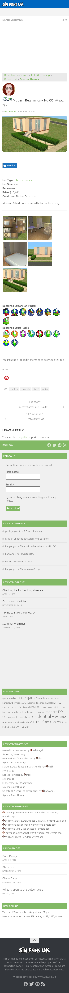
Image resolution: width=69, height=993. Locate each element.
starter (45, 389)
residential (25, 389)
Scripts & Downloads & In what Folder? (22, 766)
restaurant (59, 717)
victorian (13, 727)
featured (34, 706)
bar (15, 698)
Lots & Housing (40, 75)
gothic (56, 707)
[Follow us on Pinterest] (59, 445)
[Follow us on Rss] (65, 445)
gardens (50, 707)
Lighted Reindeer (11, 774)
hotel (4, 712)
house (10, 712)
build (57, 698)
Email (10, 484)
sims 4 (58, 722)
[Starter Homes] (7, 100)
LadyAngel (10, 111)
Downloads (11, 75)
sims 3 (49, 722)
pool (14, 717)
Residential (10, 79)
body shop (49, 698)
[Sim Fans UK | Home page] (17, 4)
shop (28, 722)
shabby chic (20, 722)
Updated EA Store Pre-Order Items (20, 791)
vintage (23, 726)
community (53, 702)
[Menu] (65, 4)
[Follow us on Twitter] (54, 445)
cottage (6, 707)
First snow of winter (14, 601)
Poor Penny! (9, 856)
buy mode (17, 703)
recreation (23, 717)
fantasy (26, 707)
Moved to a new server (14, 750)
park (9, 717)
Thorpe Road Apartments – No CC (38, 546)
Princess (9, 561)
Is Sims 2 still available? (25, 828)
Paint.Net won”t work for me (17, 758)
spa (65, 722)
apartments (7, 698)
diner (20, 707)
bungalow (7, 703)
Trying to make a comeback (18, 612)
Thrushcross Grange (30, 569)
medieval (23, 712)
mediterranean (34, 712)
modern (14, 389)
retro (5, 722)
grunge (62, 707)
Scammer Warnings (14, 623)
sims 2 (36, 389)
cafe (24, 703)
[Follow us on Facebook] (49, 445)
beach (41, 698)
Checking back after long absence (31, 538)
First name (12, 471)
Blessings (8, 867)
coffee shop (39, 703)
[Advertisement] (34, 48)
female (43, 707)
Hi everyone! (8, 783)
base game (27, 697)
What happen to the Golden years (22, 889)
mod (43, 712)
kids (15, 712)
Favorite (11, 165)
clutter (29, 703)
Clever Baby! (9, 878)
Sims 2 (24, 75)
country (14, 707)
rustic (11, 722)
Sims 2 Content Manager (31, 531)
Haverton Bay (27, 554)
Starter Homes (12, 19)
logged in (22, 437)
